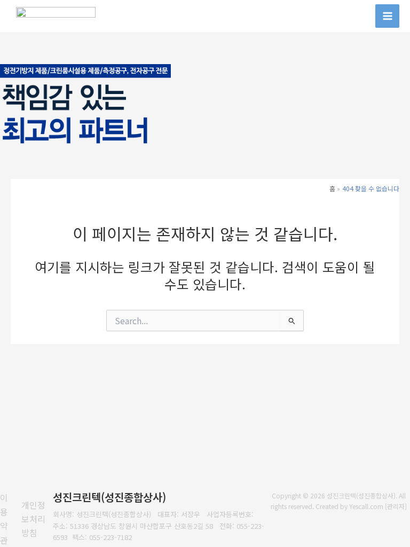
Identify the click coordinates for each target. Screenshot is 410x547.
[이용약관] (8, 518)
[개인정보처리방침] (37, 519)
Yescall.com (366, 506)
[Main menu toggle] (387, 16)
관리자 (396, 506)
